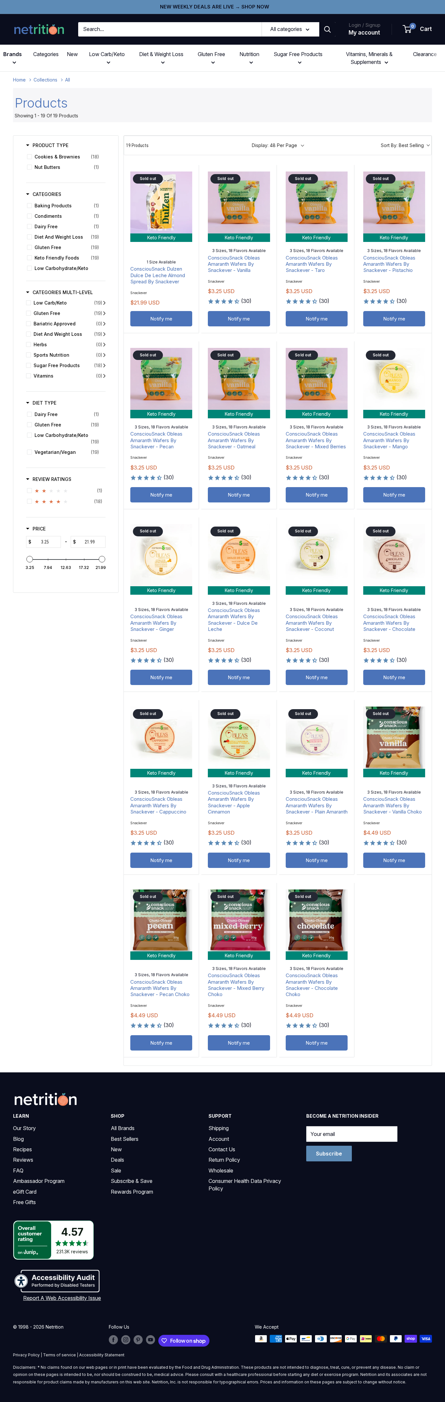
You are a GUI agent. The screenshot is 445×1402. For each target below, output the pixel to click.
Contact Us (221, 1149)
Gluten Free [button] (211, 54)
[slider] (29, 559)
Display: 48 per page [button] (274, 145)
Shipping (218, 1128)
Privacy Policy (26, 1354)
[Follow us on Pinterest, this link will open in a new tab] (138, 1339)
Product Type (50, 145)
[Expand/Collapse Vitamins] (104, 376)
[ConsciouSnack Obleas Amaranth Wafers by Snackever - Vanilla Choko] (394, 737)
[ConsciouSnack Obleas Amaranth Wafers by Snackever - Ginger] (161, 555)
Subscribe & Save (131, 1181)
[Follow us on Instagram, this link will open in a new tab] (125, 1339)
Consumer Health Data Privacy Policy (244, 1184)
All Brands (123, 1128)
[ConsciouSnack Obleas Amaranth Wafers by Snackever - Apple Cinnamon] (239, 737)
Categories (46, 54)
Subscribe (329, 1153)
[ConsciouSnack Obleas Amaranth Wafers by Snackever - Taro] (317, 202)
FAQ (18, 1170)
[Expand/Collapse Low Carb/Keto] (104, 303)
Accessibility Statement (101, 1354)
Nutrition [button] (249, 54)
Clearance (425, 54)
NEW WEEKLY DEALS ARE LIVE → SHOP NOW (214, 7)
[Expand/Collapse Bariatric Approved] (104, 324)
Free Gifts (24, 1202)
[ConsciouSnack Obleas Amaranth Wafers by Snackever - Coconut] (317, 555)
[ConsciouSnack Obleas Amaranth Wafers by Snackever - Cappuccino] (161, 737)
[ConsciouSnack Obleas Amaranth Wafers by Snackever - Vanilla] (239, 202)
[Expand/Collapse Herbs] (104, 344)
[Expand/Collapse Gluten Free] (104, 313)
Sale (116, 1170)
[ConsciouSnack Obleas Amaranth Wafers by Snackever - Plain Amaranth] (317, 737)
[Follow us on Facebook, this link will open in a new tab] (113, 1339)
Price (39, 528)
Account (218, 1139)
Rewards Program (132, 1191)
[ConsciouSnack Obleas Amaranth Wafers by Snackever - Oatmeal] (239, 379)
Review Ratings (52, 479)
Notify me (161, 319)
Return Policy (224, 1159)
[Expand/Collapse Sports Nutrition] (104, 355)
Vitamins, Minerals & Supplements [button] (369, 58)
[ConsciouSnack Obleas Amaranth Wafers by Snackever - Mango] (394, 379)
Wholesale (220, 1170)
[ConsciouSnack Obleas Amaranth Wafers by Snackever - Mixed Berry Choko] (239, 920)
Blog (18, 1139)
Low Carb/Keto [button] (107, 54)
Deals (117, 1159)
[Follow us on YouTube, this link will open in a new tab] (150, 1339)
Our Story (24, 1128)
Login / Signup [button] (364, 25)
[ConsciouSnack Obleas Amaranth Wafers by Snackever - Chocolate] (394, 555)
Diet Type (44, 403)
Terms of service (59, 1354)
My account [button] (364, 32)
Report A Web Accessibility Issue (62, 1298)
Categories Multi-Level (63, 292)
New (72, 54)
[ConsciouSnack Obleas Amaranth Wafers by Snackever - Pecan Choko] (161, 920)
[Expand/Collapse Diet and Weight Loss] (104, 334)
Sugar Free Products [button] (298, 54)
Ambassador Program (39, 1181)
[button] (417, 29)
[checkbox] (64, 157)
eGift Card (24, 1191)
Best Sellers (124, 1139)
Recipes (22, 1149)
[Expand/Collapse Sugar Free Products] (104, 365)
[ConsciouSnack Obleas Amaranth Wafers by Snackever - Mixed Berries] (317, 379)
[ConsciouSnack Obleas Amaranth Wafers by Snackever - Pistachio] (394, 202)
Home (19, 79)
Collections (45, 79)
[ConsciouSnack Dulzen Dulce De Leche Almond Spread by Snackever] (161, 202)
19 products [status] (137, 145)
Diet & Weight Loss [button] (161, 54)
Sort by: (402, 145)
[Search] (327, 29)
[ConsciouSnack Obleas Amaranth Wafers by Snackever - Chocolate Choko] (317, 920)
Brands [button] (12, 54)
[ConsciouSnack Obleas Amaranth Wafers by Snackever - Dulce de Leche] (239, 555)
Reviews (23, 1159)
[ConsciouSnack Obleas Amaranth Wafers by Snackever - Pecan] (161, 379)
